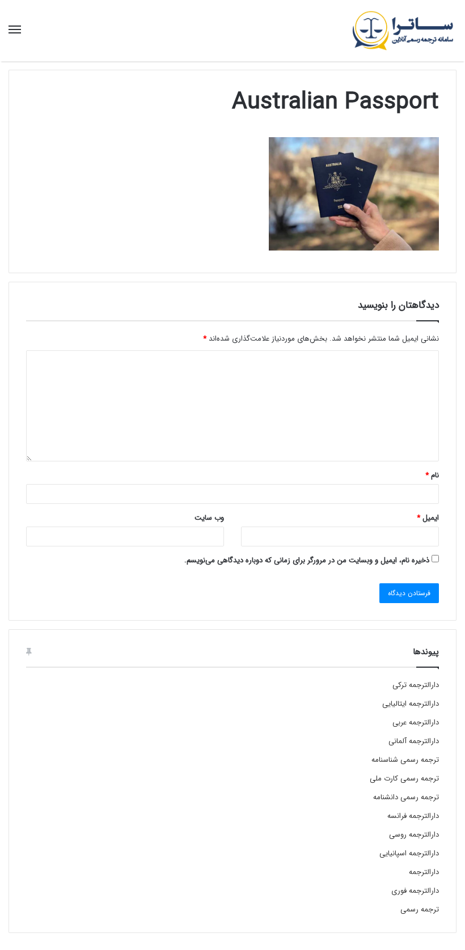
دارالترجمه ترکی (415, 685)
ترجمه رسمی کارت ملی (404, 778)
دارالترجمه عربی (415, 722)
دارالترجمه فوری (415, 891)
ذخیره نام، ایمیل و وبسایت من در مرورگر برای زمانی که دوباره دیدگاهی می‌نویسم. (306, 560)
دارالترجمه (424, 872)
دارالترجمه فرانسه (413, 816)
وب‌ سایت (209, 518)
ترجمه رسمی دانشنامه (406, 797)
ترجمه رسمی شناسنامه (405, 760)
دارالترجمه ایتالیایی (410, 704)
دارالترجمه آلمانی (413, 741)
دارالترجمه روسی (414, 835)
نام (432, 475)
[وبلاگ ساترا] (402, 31)
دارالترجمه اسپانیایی (409, 853)
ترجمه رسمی (419, 909)
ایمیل (428, 518)
